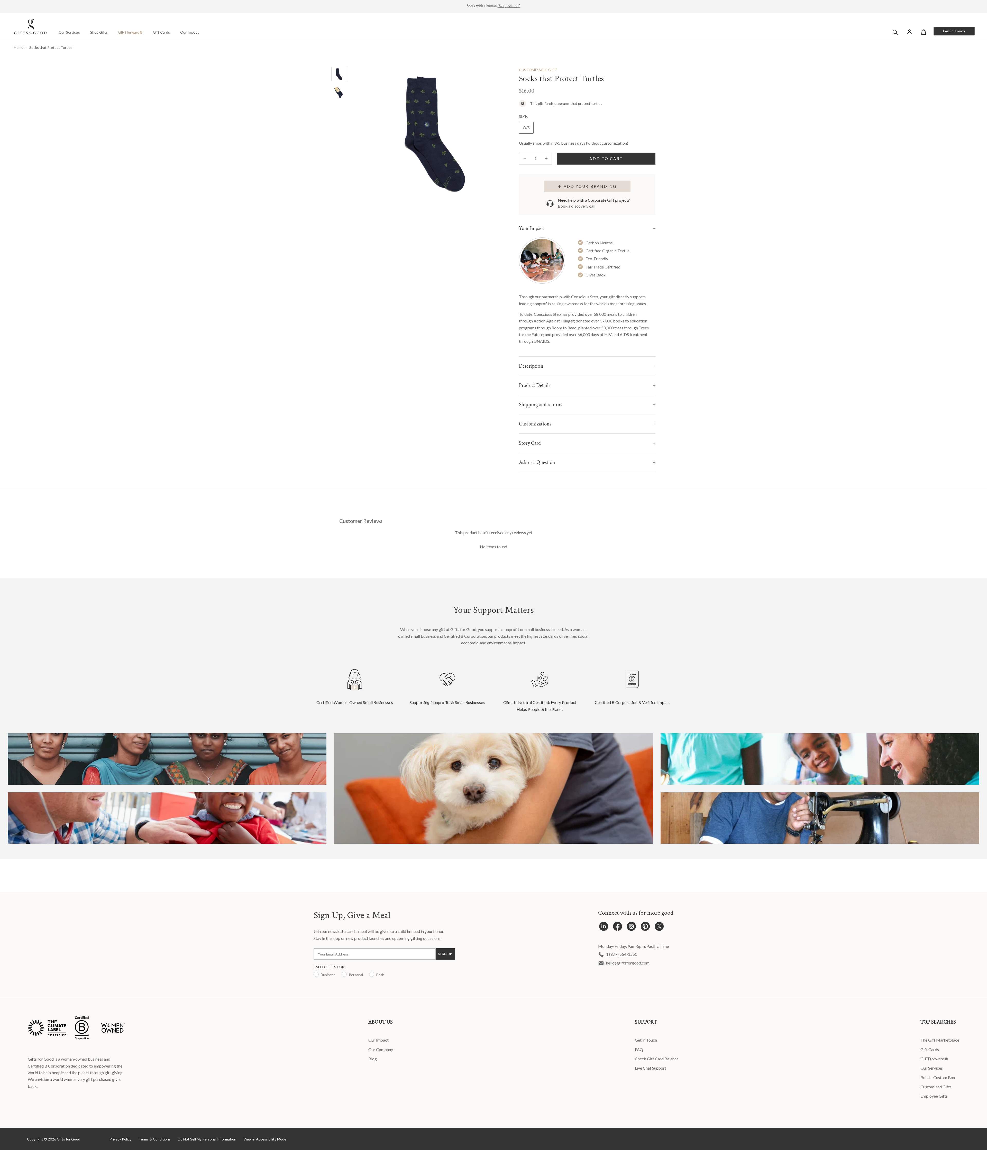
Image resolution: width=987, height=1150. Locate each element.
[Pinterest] (645, 927)
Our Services (69, 32)
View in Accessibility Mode (264, 1139)
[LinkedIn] (603, 927)
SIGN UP (445, 954)
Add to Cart (606, 158)
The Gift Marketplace (939, 1039)
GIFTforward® (130, 32)
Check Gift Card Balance (657, 1058)
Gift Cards (161, 32)
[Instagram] (631, 927)
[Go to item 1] (339, 74)
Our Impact (189, 32)
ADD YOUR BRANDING (590, 186)
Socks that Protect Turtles (50, 47)
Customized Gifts (936, 1086)
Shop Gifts (99, 32)
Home (18, 47)
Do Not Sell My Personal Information (207, 1139)
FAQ (639, 1049)
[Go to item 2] (339, 92)
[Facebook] (617, 927)
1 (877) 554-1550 (621, 954)
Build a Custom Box (937, 1077)
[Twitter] (659, 927)
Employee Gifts (934, 1095)
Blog (372, 1058)
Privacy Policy (120, 1139)
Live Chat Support (650, 1067)
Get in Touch (954, 31)
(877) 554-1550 (509, 6)
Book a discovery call (576, 205)
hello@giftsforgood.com (628, 962)
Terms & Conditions (155, 1139)
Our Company (380, 1049)
